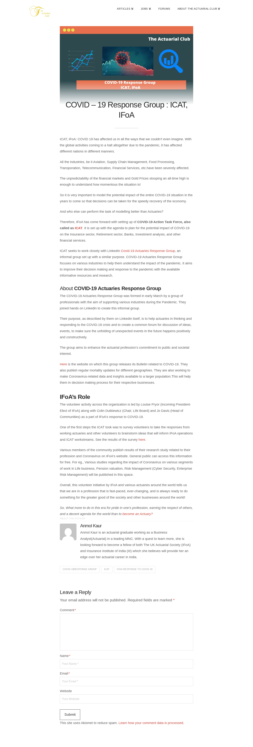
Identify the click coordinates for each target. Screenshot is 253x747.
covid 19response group (80, 569)
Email (65, 673)
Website (66, 691)
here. (142, 439)
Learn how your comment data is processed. (151, 723)
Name (65, 656)
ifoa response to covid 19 (134, 569)
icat (106, 569)
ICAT (78, 228)
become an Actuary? (137, 514)
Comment (68, 610)
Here (63, 364)
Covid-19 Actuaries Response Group (148, 251)
